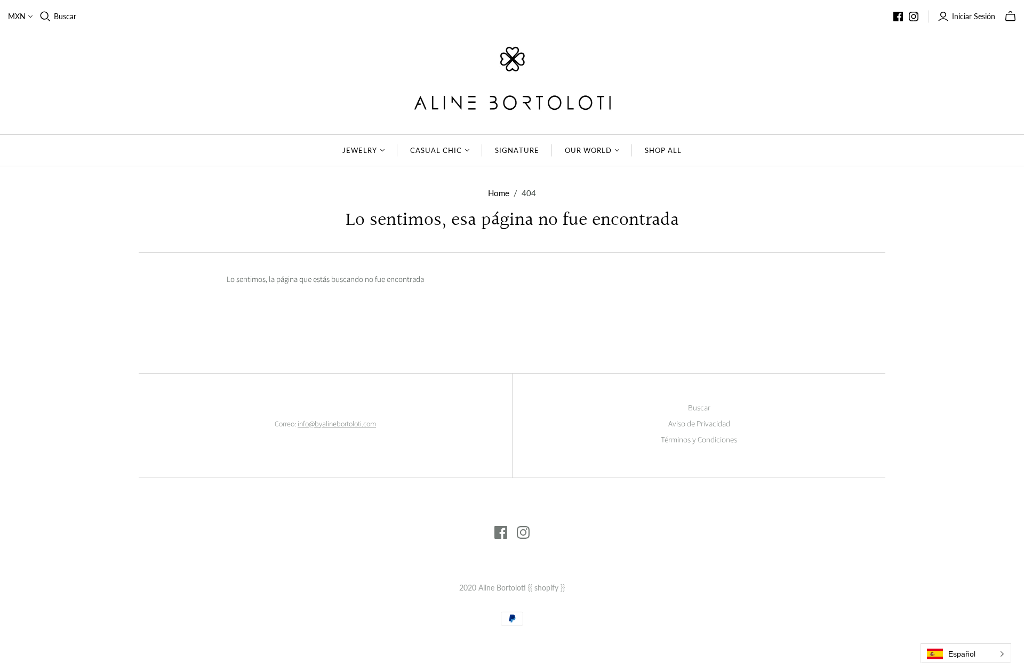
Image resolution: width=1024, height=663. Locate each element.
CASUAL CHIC (436, 150)
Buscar (65, 16)
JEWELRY (359, 150)
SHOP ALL (663, 150)
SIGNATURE (517, 150)
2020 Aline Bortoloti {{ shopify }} (512, 587)
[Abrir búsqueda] (45, 16)
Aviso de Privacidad (699, 424)
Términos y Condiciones (699, 440)
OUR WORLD (588, 150)
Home (498, 193)
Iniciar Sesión (973, 16)
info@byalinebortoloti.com (337, 424)
